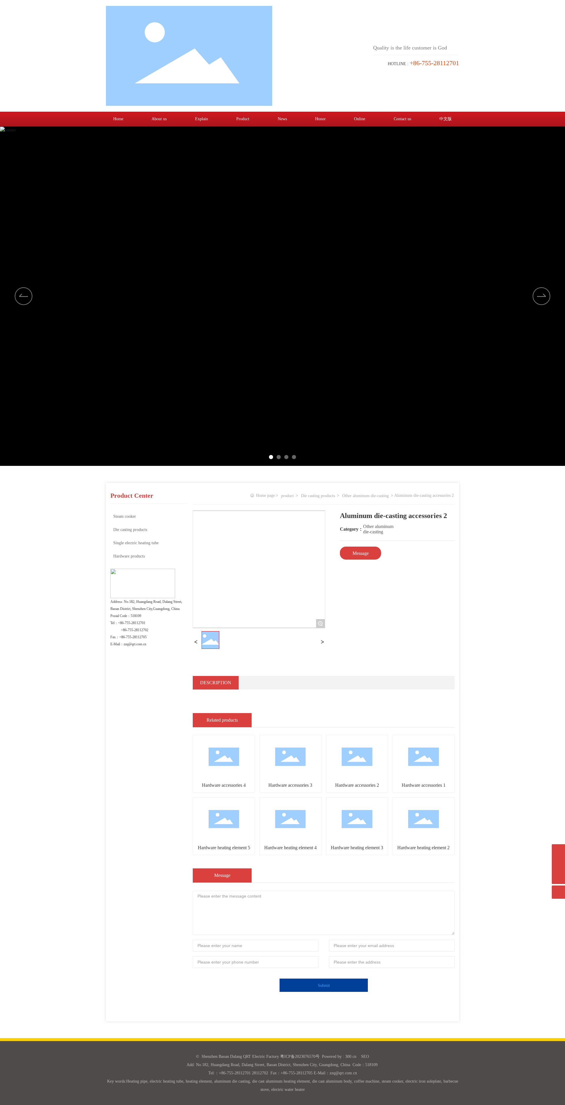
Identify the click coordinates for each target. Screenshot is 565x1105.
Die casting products (318, 496)
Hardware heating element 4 (290, 847)
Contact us (402, 119)
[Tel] (558, 864)
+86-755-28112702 (134, 630)
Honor (320, 119)
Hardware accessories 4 (224, 785)
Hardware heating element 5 (224, 847)
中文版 (445, 119)
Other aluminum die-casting (365, 496)
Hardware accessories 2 (357, 785)
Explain (201, 119)
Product (242, 119)
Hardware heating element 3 (357, 847)
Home (118, 119)
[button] (541, 296)
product (287, 496)
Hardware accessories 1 (424, 785)
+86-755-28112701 (131, 623)
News (282, 119)
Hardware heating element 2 (423, 847)
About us (159, 119)
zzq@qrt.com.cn (135, 644)
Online (359, 119)
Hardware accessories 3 (290, 785)
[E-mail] (558, 850)
